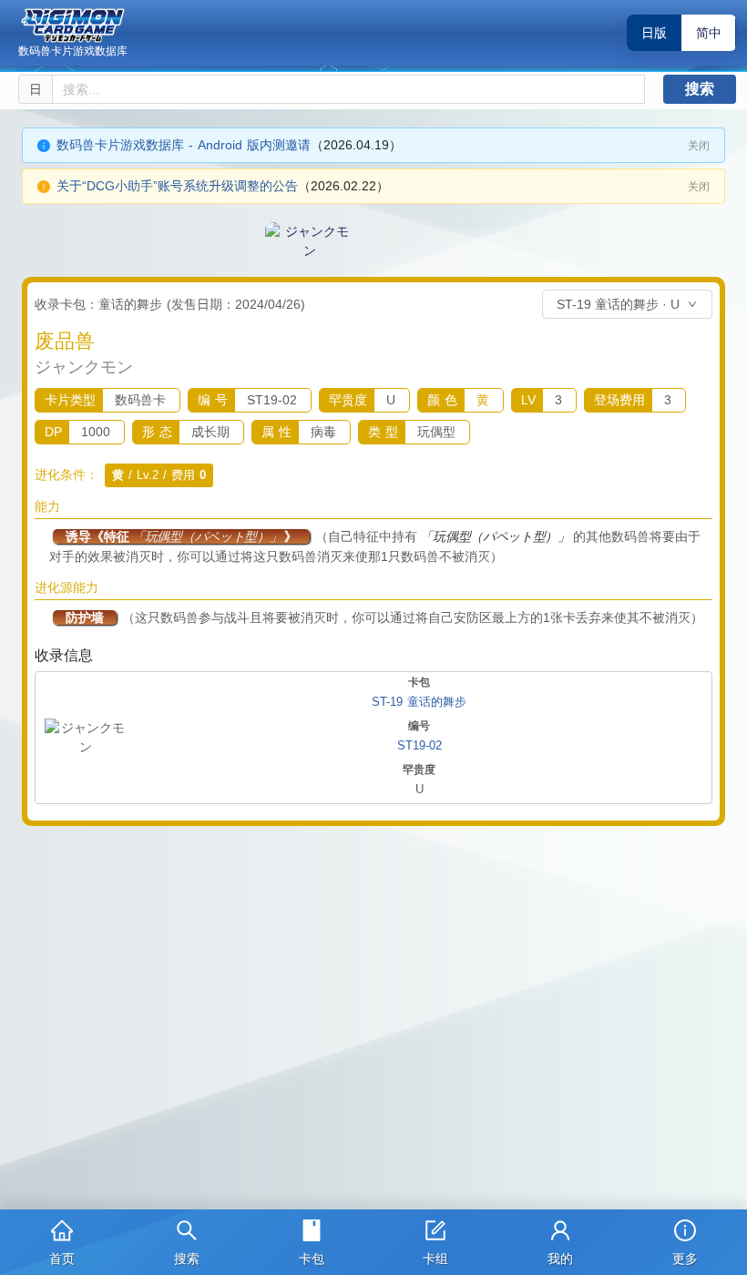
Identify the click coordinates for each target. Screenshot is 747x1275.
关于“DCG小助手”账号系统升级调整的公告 (177, 185)
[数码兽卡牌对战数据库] (73, 25)
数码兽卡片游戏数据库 (73, 51)
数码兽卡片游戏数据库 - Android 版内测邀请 (183, 145)
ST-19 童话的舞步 (419, 702)
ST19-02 (419, 745)
